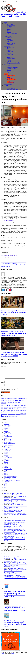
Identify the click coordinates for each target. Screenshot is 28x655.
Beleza (5, 23)
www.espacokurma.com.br (7, 220)
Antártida (20, 398)
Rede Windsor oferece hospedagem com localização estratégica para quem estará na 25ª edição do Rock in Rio (15, 530)
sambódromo (6, 416)
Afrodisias (8, 398)
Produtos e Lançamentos (13, 33)
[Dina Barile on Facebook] (4, 290)
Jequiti (7, 411)
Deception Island (13, 407)
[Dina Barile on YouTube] (10, 290)
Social (8, 81)
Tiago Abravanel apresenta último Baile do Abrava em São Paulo (15, 513)
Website (3, 385)
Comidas (9, 50)
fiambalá (24, 408)
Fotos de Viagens (8, 84)
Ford (2, 410)
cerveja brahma (13, 405)
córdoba (8, 407)
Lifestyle (6, 74)
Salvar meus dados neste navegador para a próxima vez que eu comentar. (12, 388)
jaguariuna (3, 411)
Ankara (11, 398)
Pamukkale (5, 414)
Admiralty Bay (3, 398)
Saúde (8, 34)
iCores (2, 653)
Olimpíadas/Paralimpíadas (13, 63)
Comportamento (11, 75)
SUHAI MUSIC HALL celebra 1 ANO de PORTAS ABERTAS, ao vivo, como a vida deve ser (14, 539)
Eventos (9, 53)
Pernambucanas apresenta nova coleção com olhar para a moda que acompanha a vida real (13, 312)
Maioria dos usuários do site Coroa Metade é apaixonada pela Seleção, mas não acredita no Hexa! (13, 333)
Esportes (6, 56)
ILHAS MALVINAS (14, 410)
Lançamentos (10, 78)
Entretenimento (7, 36)
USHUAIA (15, 416)
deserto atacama (19, 407)
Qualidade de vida (11, 79)
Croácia (5, 407)
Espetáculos (10, 44)
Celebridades (10, 40)
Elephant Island (20, 408)
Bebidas (9, 48)
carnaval (4, 405)
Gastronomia (7, 46)
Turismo (6, 64)
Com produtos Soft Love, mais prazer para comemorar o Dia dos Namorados (13, 262)
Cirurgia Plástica (11, 25)
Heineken (8, 410)
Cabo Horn (12, 400)
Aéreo (8, 65)
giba (4, 410)
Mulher (8, 30)
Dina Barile (14, 408)
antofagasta (15, 398)
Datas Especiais (11, 43)
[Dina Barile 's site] (1, 290)
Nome (2, 379)
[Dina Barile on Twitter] (3, 290)
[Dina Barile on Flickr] (8, 290)
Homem (9, 29)
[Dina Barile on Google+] (6, 290)
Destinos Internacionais (12, 67)
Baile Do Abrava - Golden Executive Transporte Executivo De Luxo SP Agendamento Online (13, 512)
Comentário (4, 366)
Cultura (8, 41)
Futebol (9, 60)
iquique (21, 410)
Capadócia (22, 402)
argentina (23, 398)
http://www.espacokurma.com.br (9, 255)
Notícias (9, 32)
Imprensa (6, 86)
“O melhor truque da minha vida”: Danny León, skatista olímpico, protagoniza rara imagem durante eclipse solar (15, 535)
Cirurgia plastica (23, 405)
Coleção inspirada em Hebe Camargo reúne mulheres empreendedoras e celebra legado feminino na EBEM (14, 354)
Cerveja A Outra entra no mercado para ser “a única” (14, 494)
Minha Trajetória (11, 88)
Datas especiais (10, 51)
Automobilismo (10, 57)
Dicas (8, 77)
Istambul (24, 410)
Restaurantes (10, 54)
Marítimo (9, 71)
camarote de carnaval (13, 402)
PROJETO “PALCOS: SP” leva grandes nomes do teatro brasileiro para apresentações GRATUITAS (15, 526)
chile (19, 405)
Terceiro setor (10, 82)
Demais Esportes (11, 58)
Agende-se (9, 37)
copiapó (2, 407)
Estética (9, 27)
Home (5, 22)
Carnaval (9, 39)
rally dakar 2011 (17, 414)
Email (2, 382)
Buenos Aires (7, 400)
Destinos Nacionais (11, 68)
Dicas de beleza (11, 26)
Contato (6, 85)
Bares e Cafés (10, 47)
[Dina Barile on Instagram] (11, 290)
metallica (11, 411)
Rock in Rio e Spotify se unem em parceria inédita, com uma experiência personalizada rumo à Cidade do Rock (14, 522)
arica (26, 398)
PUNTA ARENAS (11, 414)
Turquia (11, 416)
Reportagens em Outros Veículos (15, 89)
